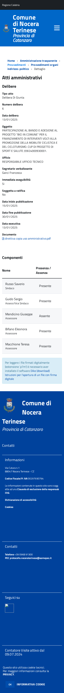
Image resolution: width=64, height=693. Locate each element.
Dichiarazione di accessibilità (20, 500)
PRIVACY (8, 674)
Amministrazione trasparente (38, 61)
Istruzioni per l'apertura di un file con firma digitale (31, 377)
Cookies (9, 507)
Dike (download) (40, 371)
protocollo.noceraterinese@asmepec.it (31, 558)
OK (10, 684)
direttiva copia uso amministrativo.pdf (27, 238)
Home (11, 61)
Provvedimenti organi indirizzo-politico (32, 67)
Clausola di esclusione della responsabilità (32, 491)
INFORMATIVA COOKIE (31, 684)
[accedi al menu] (57, 28)
